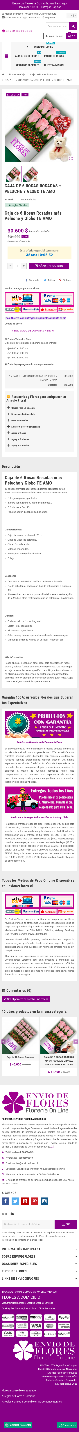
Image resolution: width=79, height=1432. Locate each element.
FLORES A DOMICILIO (21, 1297)
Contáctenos (33, 17)
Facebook (5, 1201)
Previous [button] (3, 1041)
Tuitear (51, 280)
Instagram (44, 1201)
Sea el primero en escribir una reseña (26, 999)
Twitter (15, 1201)
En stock (9, 199)
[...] (52, 1146)
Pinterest (67, 280)
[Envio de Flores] (17, 30)
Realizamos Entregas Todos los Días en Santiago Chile (39, 817)
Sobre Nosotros (13, 17)
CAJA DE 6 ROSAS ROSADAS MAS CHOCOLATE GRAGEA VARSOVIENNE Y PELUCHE (59, 1061)
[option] (20, 1046)
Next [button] (75, 1041)
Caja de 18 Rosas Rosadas (20, 1057)
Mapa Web (49, 17)
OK (67, 1224)
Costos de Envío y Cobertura (40, 13)
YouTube (25, 1201)
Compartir (34, 280)
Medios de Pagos (12, 13)
